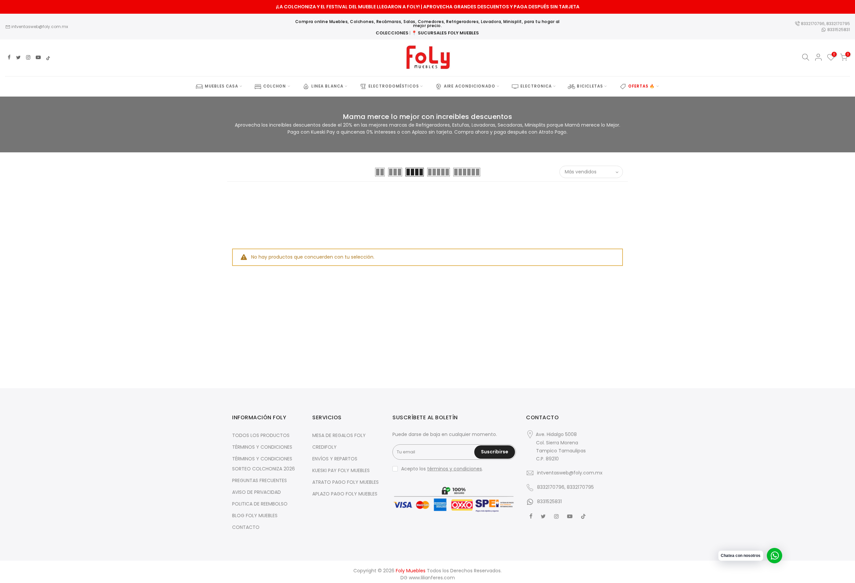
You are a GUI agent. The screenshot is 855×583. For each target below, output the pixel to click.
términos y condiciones (454, 468)
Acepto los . (442, 468)
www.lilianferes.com (432, 577)
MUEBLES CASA (221, 86)
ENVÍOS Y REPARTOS (334, 458)
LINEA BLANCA (327, 86)
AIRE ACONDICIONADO (469, 86)
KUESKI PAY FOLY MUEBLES (341, 470)
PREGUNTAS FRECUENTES (259, 480)
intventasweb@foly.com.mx (39, 26)
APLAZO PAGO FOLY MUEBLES (344, 493)
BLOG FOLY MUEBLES (255, 515)
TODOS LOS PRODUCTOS (261, 435)
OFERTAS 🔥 (641, 86)
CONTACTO (246, 527)
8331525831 (838, 29)
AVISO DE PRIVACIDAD (256, 492)
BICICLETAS (590, 86)
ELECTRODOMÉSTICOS (393, 86)
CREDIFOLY (324, 447)
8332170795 (838, 23)
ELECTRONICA (536, 86)
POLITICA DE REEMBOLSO (260, 503)
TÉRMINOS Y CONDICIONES (262, 447)
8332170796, (813, 23)
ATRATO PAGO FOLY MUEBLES (345, 482)
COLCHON (274, 86)
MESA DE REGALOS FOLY (339, 435)
